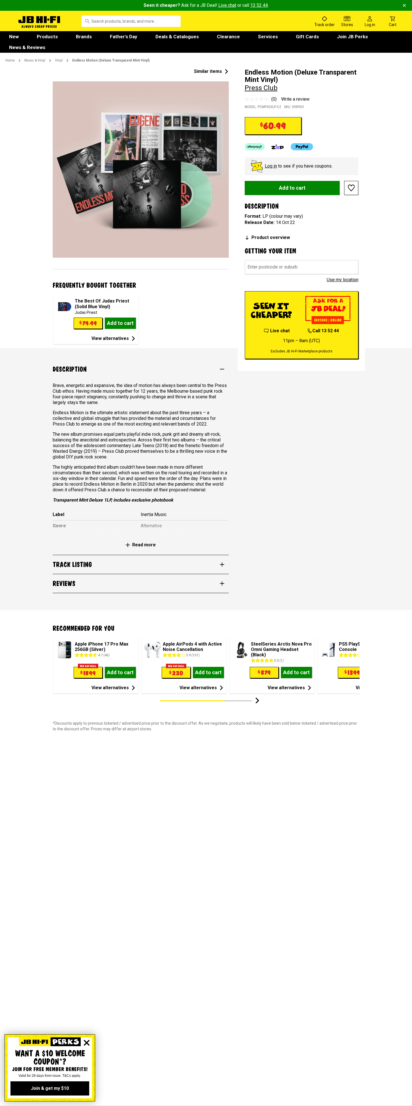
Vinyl (59, 60)
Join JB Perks (352, 36)
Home (10, 60)
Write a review (295, 99)
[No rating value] (258, 99)
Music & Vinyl (34, 60)
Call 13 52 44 (325, 330)
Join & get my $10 (50, 1088)
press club (261, 88)
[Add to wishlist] (351, 188)
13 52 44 (259, 5)
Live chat (227, 5)
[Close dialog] (86, 1042)
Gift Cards (307, 36)
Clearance (228, 36)
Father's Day (123, 36)
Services (268, 36)
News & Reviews (27, 47)
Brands (84, 36)
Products (47, 36)
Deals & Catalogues (177, 36)
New (14, 36)
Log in (271, 166)
